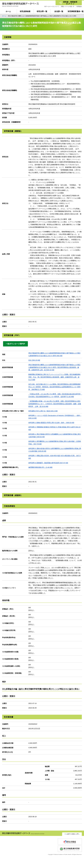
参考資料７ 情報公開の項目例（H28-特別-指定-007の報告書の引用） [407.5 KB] (54, 457)
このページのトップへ (72, 834)
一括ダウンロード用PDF (15, 344)
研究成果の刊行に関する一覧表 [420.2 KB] (43, 411)
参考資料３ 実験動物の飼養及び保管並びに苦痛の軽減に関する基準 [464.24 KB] (54, 428)
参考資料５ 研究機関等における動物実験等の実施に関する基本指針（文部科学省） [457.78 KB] (54, 442)
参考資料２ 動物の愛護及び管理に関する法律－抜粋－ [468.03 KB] (51, 422)
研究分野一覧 (42, 11)
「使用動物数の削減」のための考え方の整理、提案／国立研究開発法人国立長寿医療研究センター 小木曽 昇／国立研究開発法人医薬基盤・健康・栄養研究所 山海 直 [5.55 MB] (54, 403)
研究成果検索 (25, 11)
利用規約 (79, 6)
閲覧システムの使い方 (67, 6)
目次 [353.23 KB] (34, 360)
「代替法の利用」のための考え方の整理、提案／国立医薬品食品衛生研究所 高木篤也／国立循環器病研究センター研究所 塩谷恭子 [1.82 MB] (55, 395)
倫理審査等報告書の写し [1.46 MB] (40, 467)
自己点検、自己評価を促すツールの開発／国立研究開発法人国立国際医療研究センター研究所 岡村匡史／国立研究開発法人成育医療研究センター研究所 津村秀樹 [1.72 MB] (54, 386)
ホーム (8, 11)
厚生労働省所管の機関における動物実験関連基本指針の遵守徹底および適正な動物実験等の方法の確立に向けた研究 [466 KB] (54, 354)
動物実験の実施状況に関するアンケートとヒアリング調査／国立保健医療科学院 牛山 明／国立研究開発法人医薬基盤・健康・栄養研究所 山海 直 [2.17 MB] (54, 377)
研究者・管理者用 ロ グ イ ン (70, 3)
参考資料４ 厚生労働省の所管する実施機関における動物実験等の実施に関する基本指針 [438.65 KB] (54, 435)
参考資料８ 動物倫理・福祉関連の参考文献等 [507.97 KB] (48, 463)
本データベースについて (51, 6)
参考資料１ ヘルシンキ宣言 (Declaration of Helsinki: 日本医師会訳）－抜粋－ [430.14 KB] (54, 417)
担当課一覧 (58, 11)
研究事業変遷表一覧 (76, 11)
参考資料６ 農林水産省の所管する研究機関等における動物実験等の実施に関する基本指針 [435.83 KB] (54, 450)
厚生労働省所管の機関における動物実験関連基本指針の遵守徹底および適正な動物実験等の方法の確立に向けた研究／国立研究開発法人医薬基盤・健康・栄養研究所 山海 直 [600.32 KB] (54, 367)
